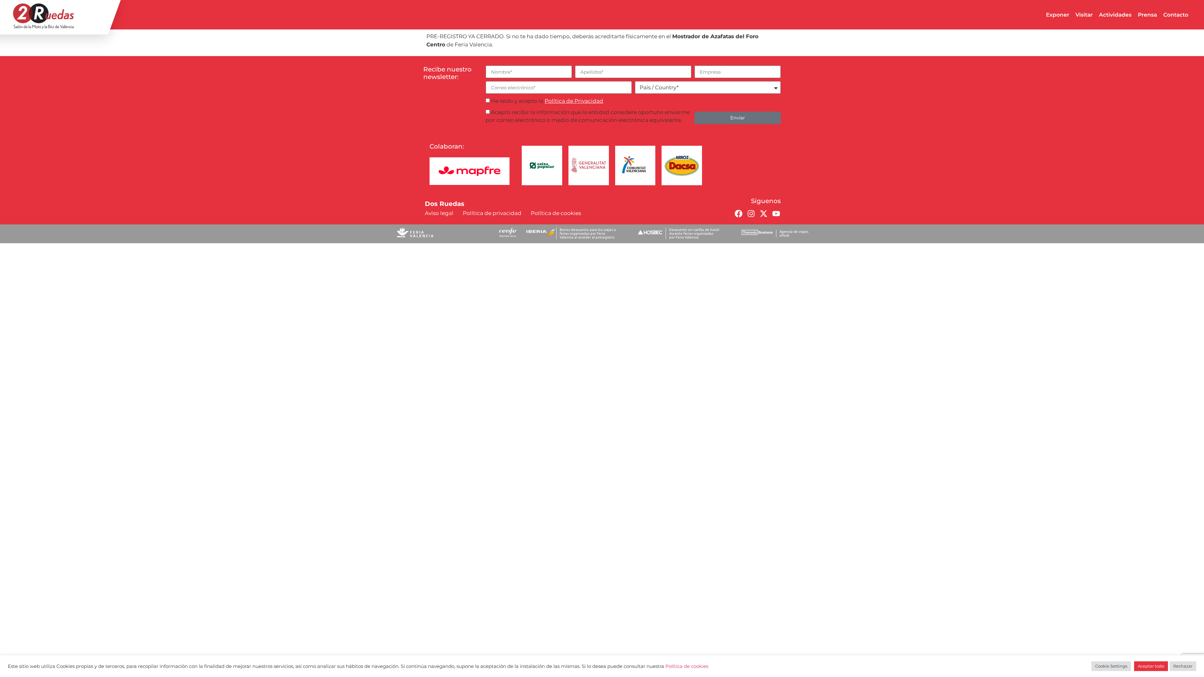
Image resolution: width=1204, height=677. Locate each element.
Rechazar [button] (1182, 666)
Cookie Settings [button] (1111, 666)
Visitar (1084, 15)
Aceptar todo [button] (1151, 666)
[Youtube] (776, 213)
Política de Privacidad (574, 101)
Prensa (1147, 15)
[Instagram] (751, 213)
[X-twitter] (763, 213)
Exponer (1057, 15)
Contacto (1175, 15)
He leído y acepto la (547, 101)
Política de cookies (686, 666)
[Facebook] (738, 213)
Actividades (1115, 15)
